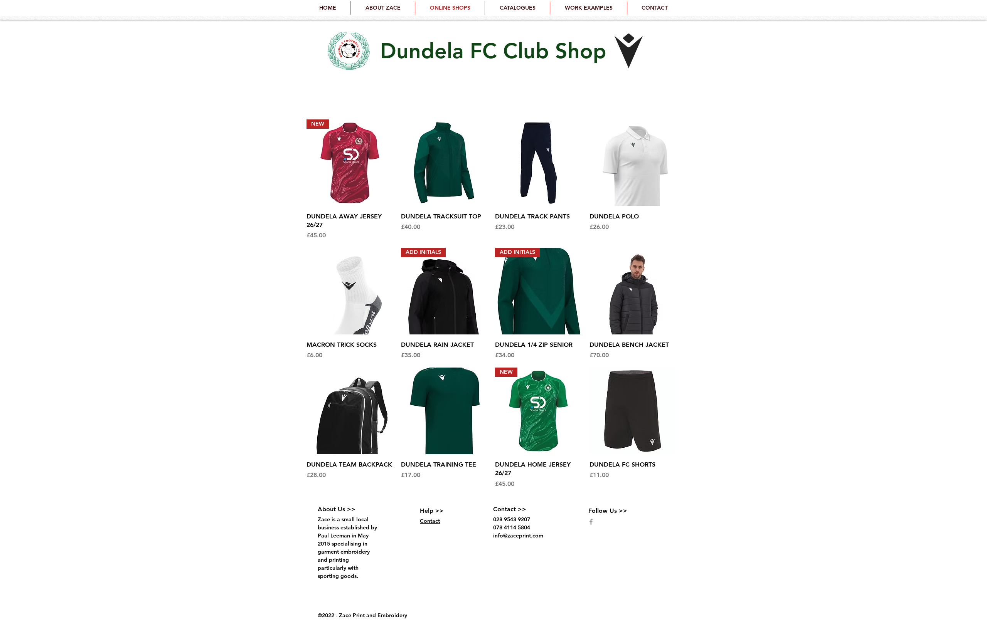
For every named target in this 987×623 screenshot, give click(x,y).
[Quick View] (444, 162)
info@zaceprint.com (518, 535)
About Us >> (336, 509)
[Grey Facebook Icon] (591, 522)
